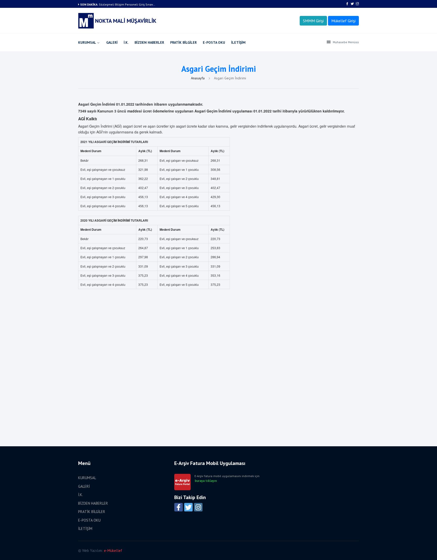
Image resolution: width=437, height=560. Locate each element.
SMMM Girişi (313, 20)
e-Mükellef (113, 550)
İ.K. (126, 42)
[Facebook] (178, 507)
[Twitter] (188, 507)
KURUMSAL (87, 42)
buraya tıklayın (206, 481)
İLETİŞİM (238, 42)
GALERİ (112, 42)
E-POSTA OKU (214, 42)
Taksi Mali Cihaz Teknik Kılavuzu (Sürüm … (128, 4)
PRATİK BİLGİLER (183, 42)
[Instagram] (198, 507)
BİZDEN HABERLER (149, 42)
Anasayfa (198, 78)
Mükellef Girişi (343, 20)
